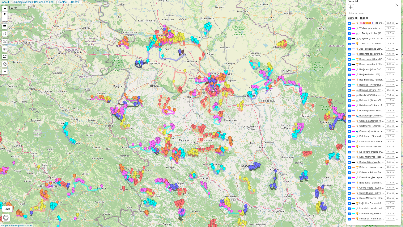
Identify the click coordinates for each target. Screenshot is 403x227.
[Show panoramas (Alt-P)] (5, 49)
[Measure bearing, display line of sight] (5, 64)
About (5, 2)
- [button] (5, 18)
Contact (62, 2)
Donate (75, 2)
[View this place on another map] (5, 34)
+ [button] (5, 8)
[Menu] (5, 26)
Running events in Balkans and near (33, 2)
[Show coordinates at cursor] (5, 56)
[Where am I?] (5, 71)
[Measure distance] (5, 41)
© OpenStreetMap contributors (16, 225)
